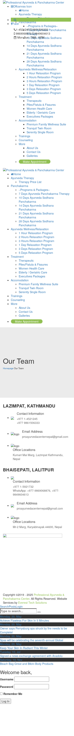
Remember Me (12, 694)
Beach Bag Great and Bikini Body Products (26, 664)
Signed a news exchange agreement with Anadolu (31, 656)
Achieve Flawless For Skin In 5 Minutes (24, 620)
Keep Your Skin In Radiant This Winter (24, 648)
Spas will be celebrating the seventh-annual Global (31, 640)
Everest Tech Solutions (32, 602)
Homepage (8, 368)
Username (6, 679)
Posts (12, 606)
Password (6, 687)
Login (19, 606)
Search (4, 606)
